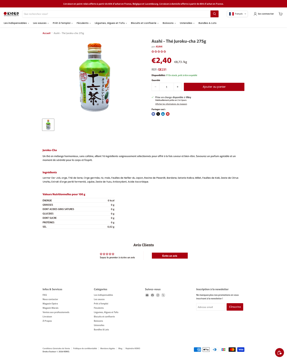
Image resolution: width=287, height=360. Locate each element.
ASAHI (159, 46)
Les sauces (40, 23)
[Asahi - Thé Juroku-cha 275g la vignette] (48, 125)
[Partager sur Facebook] (153, 114)
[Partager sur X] (158, 114)
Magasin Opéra (50, 303)
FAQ (45, 294)
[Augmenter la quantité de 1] (177, 87)
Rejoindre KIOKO (133, 348)
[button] (159, 51)
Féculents (83, 23)
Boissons (168, 23)
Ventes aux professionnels (56, 312)
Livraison (47, 316)
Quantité (156, 80)
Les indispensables (15, 23)
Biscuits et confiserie (144, 23)
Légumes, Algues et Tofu (110, 23)
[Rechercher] (214, 13)
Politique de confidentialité (85, 348)
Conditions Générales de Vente (56, 348)
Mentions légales (107, 348)
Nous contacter (50, 299)
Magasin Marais (50, 307)
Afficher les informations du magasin (171, 104)
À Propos (47, 320)
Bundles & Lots (207, 23)
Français (239, 13)
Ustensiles (186, 23)
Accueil (46, 33)
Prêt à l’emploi (62, 23)
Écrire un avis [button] (169, 255)
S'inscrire (235, 307)
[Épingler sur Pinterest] (168, 114)
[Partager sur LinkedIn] (163, 114)
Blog (120, 348)
